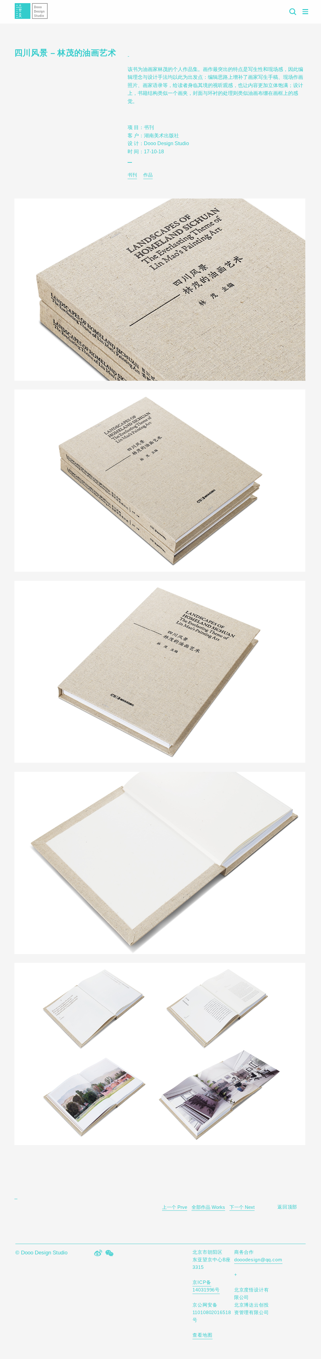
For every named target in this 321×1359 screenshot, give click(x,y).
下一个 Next (242, 1207)
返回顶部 (287, 1206)
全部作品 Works (208, 1207)
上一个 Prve (174, 1207)
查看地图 (202, 1335)
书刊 (132, 174)
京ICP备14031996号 (206, 1286)
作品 (148, 174)
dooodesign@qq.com (258, 1259)
